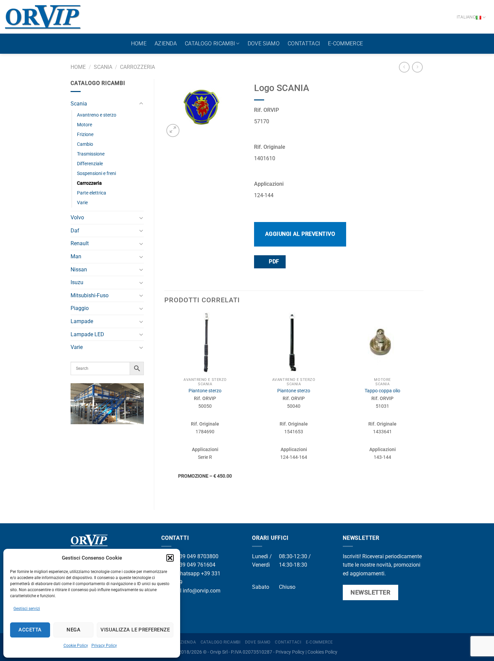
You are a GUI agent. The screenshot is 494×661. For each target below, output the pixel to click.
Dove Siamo (264, 43)
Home (139, 43)
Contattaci (304, 43)
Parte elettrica (91, 193)
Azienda (166, 43)
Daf (75, 230)
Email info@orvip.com (193, 590)
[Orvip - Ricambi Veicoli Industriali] (43, 17)
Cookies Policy (322, 652)
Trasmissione (91, 154)
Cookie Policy (76, 645)
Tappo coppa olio (382, 391)
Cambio (85, 144)
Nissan (79, 269)
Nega (73, 630)
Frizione (85, 134)
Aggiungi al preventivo (300, 234)
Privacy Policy (104, 645)
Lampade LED (87, 334)
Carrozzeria (137, 67)
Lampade (82, 321)
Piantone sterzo (205, 391)
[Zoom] (172, 130)
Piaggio (80, 308)
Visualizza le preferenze (135, 630)
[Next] (423, 405)
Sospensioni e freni (96, 173)
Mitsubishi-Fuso (90, 295)
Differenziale (90, 164)
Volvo (77, 217)
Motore (84, 125)
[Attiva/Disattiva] (141, 104)
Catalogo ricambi (210, 43)
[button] (170, 558)
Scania (103, 67)
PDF (273, 262)
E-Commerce (345, 43)
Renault (80, 243)
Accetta (29, 630)
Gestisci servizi (26, 608)
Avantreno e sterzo (96, 115)
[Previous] (165, 405)
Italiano (466, 16)
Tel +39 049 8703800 (192, 556)
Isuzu (77, 282)
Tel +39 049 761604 (191, 565)
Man (76, 256)
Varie (82, 203)
